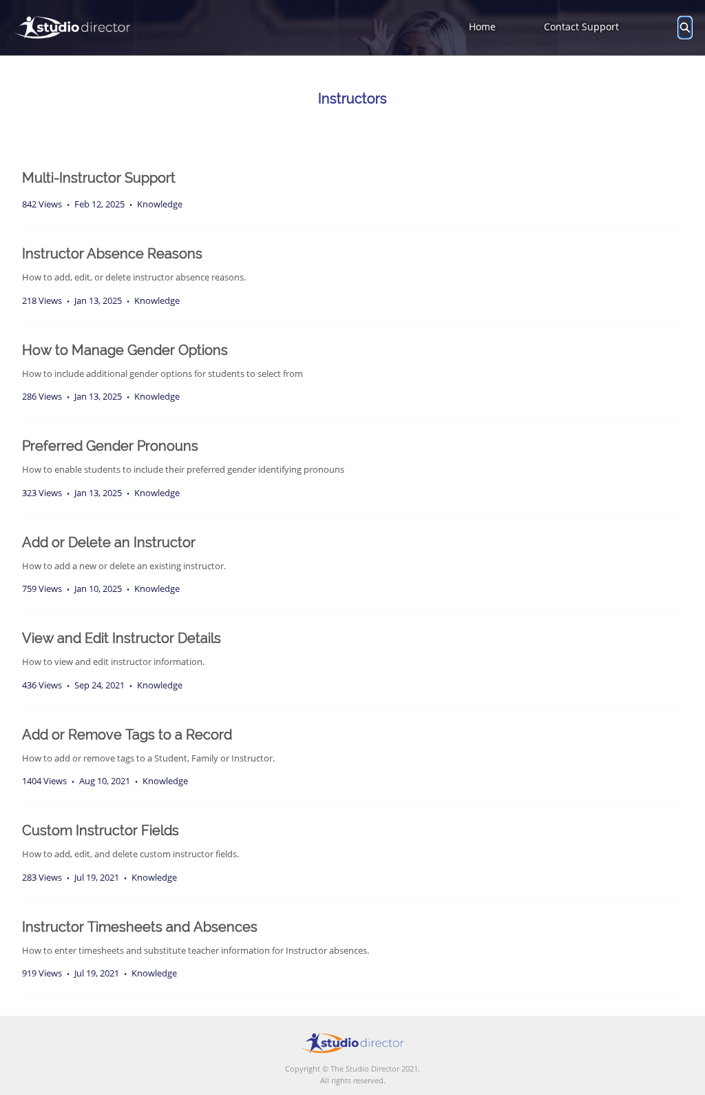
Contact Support (581, 26)
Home (482, 26)
